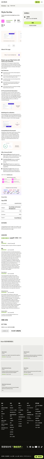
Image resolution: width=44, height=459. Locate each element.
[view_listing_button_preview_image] (8, 36)
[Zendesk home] (4, 2)
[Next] (13, 45)
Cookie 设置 (17, 456)
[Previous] (9, 45)
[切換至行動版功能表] (42, 2)
